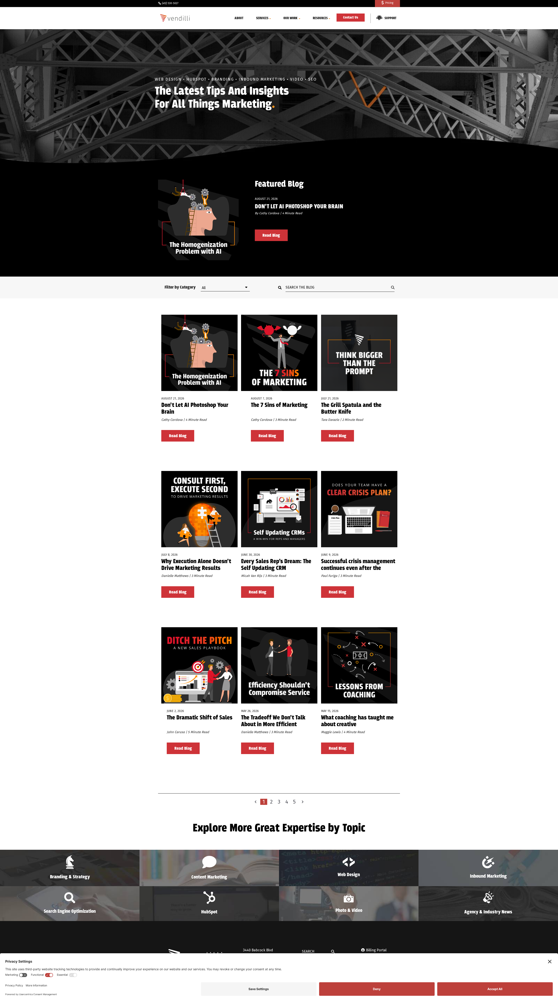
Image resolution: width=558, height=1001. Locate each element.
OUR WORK (290, 18)
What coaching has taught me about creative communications (357, 721)
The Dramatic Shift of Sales (199, 718)
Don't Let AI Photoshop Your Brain (299, 207)
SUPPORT (390, 18)
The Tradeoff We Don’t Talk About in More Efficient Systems (273, 721)
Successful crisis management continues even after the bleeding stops (358, 565)
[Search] (281, 287)
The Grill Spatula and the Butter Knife (351, 409)
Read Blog (271, 235)
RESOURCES (320, 18)
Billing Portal (376, 950)
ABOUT (239, 18)
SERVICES (262, 18)
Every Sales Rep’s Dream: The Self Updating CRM (276, 565)
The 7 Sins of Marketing (279, 405)
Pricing (389, 2)
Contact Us (350, 17)
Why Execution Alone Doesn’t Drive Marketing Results (196, 565)
